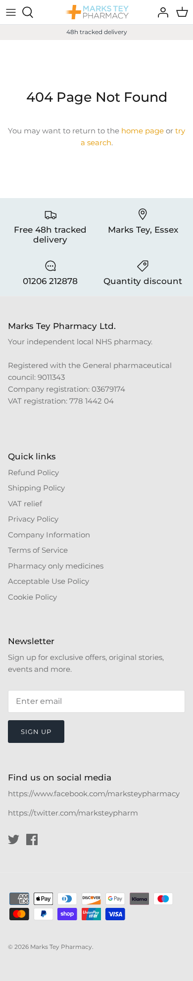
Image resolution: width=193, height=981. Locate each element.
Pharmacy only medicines (55, 566)
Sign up (36, 732)
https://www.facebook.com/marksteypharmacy (94, 793)
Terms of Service (38, 550)
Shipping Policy (36, 487)
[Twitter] (13, 839)
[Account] (160, 12)
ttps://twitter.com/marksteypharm (75, 813)
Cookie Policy (32, 597)
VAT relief (25, 503)
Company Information (49, 534)
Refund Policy (33, 472)
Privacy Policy (33, 519)
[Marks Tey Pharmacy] (96, 12)
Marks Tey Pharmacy (61, 946)
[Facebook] (32, 839)
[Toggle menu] (11, 12)
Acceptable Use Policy (48, 581)
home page (142, 130)
